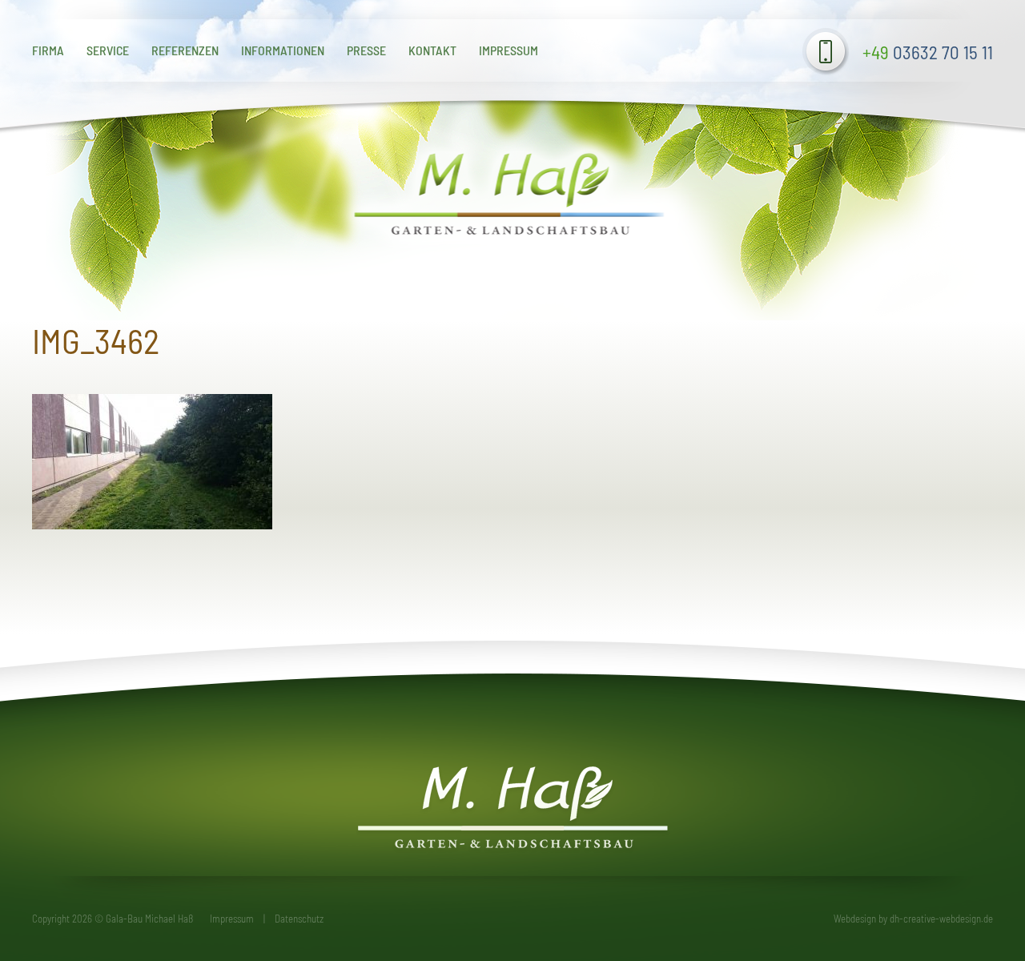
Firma (48, 50)
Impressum (508, 50)
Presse (366, 50)
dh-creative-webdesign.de (941, 918)
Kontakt (432, 50)
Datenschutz (299, 918)
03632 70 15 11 (927, 52)
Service (107, 50)
